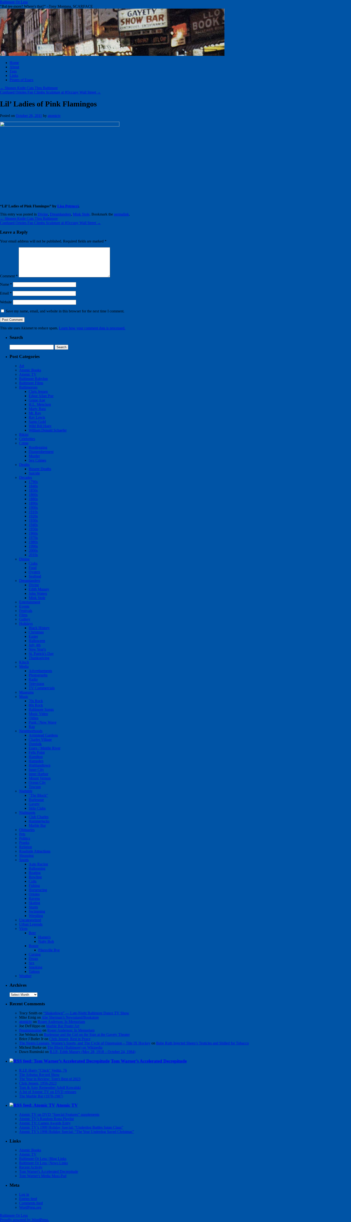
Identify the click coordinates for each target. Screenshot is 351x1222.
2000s (33, 550)
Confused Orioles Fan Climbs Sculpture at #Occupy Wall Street (50, 92)
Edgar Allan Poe (41, 396)
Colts (33, 881)
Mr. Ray (35, 413)
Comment (9, 276)
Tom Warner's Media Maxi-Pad (42, 1176)
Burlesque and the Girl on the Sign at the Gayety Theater (87, 1034)
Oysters (34, 572)
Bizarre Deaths (40, 469)
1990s (33, 546)
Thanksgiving (39, 658)
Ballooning (37, 868)
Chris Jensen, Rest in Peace (69, 1039)
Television (36, 684)
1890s (33, 503)
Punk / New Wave (42, 722)
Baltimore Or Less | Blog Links (42, 1159)
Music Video (38, 714)
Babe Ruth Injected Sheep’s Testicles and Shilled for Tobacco (202, 1043)
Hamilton (36, 757)
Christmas (36, 632)
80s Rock (36, 705)
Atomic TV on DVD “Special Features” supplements (59, 1114)
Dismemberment (41, 452)
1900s (33, 508)
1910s (33, 512)
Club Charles (38, 817)
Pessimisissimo (30, 1030)
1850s (33, 490)
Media (24, 666)
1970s (33, 538)
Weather (25, 976)
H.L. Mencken (40, 404)
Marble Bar (37, 825)
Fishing (34, 886)
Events (24, 606)
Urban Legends (31, 924)
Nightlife (25, 791)
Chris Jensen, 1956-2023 (38, 1083)
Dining (24, 559)
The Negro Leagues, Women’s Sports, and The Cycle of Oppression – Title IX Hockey (84, 1043)
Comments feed (31, 1203)
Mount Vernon (40, 778)
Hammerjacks (39, 821)
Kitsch (24, 662)
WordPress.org (30, 1207)
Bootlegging (38, 447)
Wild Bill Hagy (40, 426)
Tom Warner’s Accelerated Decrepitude (149, 1061)
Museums (26, 692)
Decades (25, 477)
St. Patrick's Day (41, 654)
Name (6, 284)
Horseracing (38, 890)
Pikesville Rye (49, 950)
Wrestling (36, 916)
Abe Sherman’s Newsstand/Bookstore (70, 1017)
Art (21, 366)
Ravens (34, 898)
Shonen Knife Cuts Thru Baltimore (29, 88)
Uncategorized (30, 920)
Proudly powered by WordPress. (24, 1220)
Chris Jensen (38, 392)
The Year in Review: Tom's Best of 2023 (49, 1079)
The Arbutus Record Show (39, 1075)
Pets (22, 834)
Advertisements (40, 671)
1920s (33, 516)
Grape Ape (37, 400)
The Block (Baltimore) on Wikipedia (74, 1047)
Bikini (23, 434)
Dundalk (35, 744)
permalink (121, 214)
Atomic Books (30, 370)
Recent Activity (31, 1167)
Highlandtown (39, 765)
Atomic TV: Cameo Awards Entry (45, 1123)
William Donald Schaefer (48, 430)
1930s (33, 520)
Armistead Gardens (43, 735)
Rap (32, 727)
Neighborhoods (31, 731)
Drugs (33, 959)
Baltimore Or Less (14, 2)
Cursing (35, 954)
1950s (33, 529)
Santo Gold (37, 422)
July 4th (35, 645)
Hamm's (44, 937)
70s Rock (36, 701)
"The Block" (38, 795)
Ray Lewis (37, 417)
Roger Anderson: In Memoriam (61, 1022)
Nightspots (27, 813)
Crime (23, 443)
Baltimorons (28, 387)
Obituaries (27, 830)
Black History (39, 628)
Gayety (34, 804)
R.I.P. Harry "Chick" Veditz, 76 (43, 1070)
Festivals (25, 611)
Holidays (26, 624)
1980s (33, 542)
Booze (33, 946)
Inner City (36, 770)
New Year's (37, 649)
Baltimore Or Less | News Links (43, 1163)
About (14, 67)
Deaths (24, 465)
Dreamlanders (60, 214)
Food (33, 568)
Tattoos (34, 971)
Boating (35, 873)
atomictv (54, 116)
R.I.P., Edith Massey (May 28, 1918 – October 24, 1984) (92, 1052)
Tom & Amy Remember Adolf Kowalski (50, 1087)
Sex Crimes (37, 460)
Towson (35, 787)
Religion (25, 847)
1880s (33, 499)
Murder (34, 456)
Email (6, 293)
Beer (32, 933)
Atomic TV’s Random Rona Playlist (46, 1119)
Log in (24, 1194)
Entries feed (28, 1199)
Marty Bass (37, 409)
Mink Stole (81, 214)
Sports (24, 860)
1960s (33, 533)
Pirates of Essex (21, 80)
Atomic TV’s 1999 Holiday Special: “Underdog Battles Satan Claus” (71, 1127)
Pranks (24, 843)
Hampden (36, 761)
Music (23, 697)
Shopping (26, 855)
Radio (33, 679)
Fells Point (37, 752)
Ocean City (37, 782)
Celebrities (27, 439)
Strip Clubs (37, 808)
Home (14, 63)
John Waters (38, 593)
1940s (33, 525)
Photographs (38, 675)
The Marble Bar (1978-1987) (41, 1096)
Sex (31, 963)
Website (6, 302)
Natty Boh (46, 941)
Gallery (24, 619)
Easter (33, 636)
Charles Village (40, 739)
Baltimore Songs (41, 709)
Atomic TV (28, 374)
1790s (33, 482)
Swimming (37, 911)
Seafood (35, 576)
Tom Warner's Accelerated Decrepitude (48, 1171)
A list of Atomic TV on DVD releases (47, 1092)
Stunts (33, 907)
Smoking (35, 967)
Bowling (35, 877)
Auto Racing (38, 864)
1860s (33, 495)
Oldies (33, 718)
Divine (43, 214)
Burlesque (36, 800)
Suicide (34, 473)
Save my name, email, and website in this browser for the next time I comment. (65, 311)
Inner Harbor (38, 774)
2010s (33, 555)
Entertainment (29, 602)
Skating (34, 903)
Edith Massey (39, 589)
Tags (13, 71)
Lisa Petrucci (68, 206)
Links (14, 76)
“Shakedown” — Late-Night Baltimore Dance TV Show (86, 1013)
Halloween (37, 641)
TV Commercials (42, 688)
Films (23, 615)
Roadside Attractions (34, 851)
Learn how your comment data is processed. (92, 328)
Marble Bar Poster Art (62, 1026)
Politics (24, 838)
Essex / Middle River (44, 748)
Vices (23, 929)
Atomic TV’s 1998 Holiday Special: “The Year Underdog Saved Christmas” (76, 1132)
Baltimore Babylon (33, 379)
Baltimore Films (31, 383)
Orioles (34, 894)
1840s (33, 486)
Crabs (33, 563)
